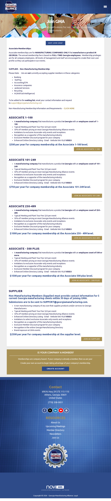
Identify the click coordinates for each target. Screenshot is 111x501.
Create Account (55, 369)
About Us (55, 422)
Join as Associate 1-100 (88, 149)
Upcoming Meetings (55, 426)
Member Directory (55, 430)
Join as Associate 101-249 (87, 195)
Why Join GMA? (55, 43)
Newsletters (55, 434)
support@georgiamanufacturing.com (26, 103)
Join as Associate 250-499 (87, 238)
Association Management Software (55, 490)
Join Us (55, 437)
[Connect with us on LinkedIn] (55, 410)
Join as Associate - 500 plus (86, 280)
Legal (76, 496)
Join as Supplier (92, 339)
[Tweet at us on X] (50, 410)
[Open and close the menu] (64, 6)
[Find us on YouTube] (60, 410)
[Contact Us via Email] (66, 410)
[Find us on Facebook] (44, 410)
